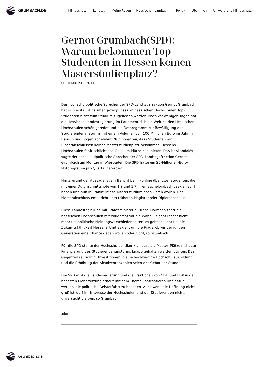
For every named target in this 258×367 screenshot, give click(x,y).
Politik (180, 10)
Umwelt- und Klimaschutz (232, 10)
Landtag (99, 10)
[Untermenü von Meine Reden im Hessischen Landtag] (168, 11)
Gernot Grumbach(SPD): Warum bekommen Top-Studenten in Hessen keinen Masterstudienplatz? (126, 56)
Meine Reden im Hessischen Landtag (139, 10)
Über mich (199, 10)
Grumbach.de (32, 10)
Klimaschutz (77, 10)
